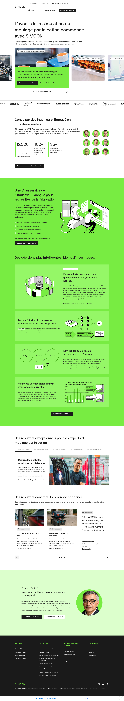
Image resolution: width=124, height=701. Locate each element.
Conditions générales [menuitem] (65, 688)
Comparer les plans (60, 414)
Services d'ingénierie (76, 449)
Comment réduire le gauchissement (30, 480)
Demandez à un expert (54, 616)
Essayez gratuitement (67, 10)
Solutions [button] (33, 3)
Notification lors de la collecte (46, 698)
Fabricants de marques (59, 449)
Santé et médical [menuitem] (44, 652)
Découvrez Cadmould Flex (26, 243)
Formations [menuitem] (67, 657)
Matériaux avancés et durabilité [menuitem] (48, 675)
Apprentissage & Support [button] (59, 3)
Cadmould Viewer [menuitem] (20, 655)
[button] (36, 3)
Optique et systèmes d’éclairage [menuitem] (48, 672)
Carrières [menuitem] (91, 652)
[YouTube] (103, 684)
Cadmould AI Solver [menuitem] (20, 652)
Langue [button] (33, 10)
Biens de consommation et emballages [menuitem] (47, 659)
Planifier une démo (49, 10)
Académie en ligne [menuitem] (69, 654)
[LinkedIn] (99, 684)
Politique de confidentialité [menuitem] (79, 688)
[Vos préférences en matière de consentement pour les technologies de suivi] (121, 698)
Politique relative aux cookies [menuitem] (97, 688)
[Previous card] (16, 91)
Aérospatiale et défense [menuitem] (46, 663)
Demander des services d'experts (29, 166)
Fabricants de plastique (94, 449)
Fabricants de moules (41, 449)
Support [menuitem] (66, 661)
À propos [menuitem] (91, 649)
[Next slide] (107, 557)
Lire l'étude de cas (23, 548)
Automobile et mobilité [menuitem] (46, 649)
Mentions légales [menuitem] (52, 688)
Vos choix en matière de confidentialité (71, 698)
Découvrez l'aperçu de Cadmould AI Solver (77, 304)
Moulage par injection (23, 449)
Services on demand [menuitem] (20, 658)
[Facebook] (107, 684)
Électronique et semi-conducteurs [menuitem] (49, 655)
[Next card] (67, 91)
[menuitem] (33, 3)
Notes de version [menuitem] (69, 651)
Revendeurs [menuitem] (92, 655)
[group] (21, 68)
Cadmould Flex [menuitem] (19, 649)
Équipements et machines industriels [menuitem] (46, 667)
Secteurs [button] (43, 3)
